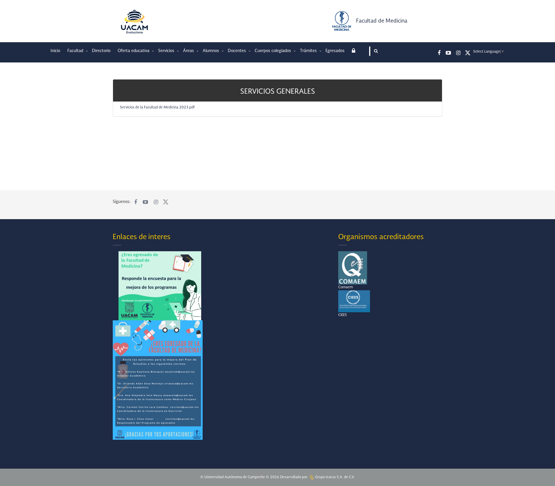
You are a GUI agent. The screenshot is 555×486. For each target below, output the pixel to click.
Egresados (335, 51)
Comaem (345, 287)
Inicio (55, 51)
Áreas (189, 51)
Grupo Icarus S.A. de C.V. (334, 477)
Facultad (75, 51)
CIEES (342, 315)
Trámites (309, 51)
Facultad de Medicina (381, 21)
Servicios (166, 51)
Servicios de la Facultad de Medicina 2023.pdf (157, 107)
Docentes (237, 51)
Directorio (101, 51)
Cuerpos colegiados (273, 51)
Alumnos (211, 51)
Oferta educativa (134, 51)
